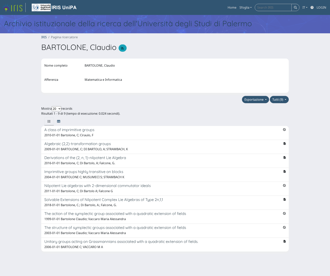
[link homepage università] (54, 7)
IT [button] (303, 7)
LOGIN (321, 7)
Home (232, 7)
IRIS (44, 37)
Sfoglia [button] (244, 7)
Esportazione (254, 99)
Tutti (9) (278, 99)
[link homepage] (14, 7)
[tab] (49, 121)
